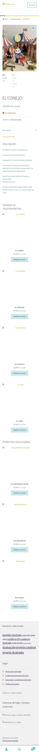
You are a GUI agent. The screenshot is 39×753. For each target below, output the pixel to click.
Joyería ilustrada (15, 19)
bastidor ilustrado (12, 635)
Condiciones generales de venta (17, 676)
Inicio (6, 19)
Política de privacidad (13, 671)
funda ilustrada (27, 643)
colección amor (28, 635)
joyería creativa (26, 647)
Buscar (19, 749)
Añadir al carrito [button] (19, 259)
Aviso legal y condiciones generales (18, 680)
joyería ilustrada (13, 652)
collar (4, 639)
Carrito (30, 747)
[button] (33, 28)
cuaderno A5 (13, 639)
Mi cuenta (6, 749)
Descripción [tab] (6, 130)
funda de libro (17, 643)
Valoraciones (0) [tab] (8, 137)
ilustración (9, 647)
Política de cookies (12, 684)
